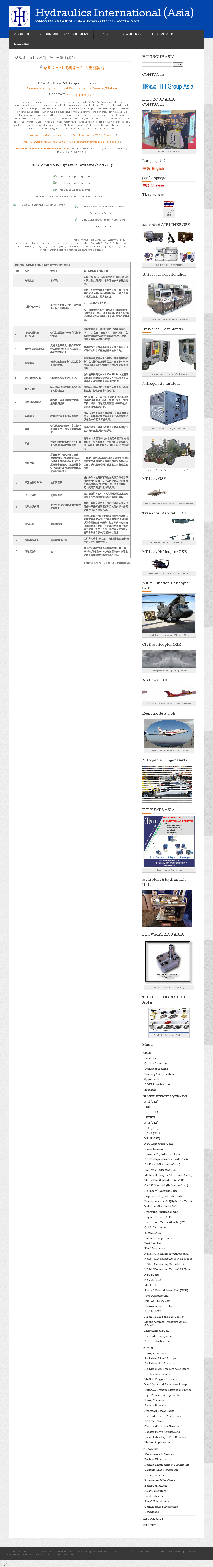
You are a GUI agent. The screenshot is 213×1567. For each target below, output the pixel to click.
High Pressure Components (162, 1395)
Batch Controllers (155, 1486)
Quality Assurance (156, 1064)
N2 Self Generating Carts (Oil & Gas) (167, 1270)
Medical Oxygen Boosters (160, 1380)
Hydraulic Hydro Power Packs (163, 1416)
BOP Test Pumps (155, 1422)
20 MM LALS (152, 1233)
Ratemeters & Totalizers (159, 1481)
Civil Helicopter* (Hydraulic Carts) (166, 1186)
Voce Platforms (66, 1554)
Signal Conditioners (156, 1502)
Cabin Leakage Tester (158, 1238)
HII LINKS (21, 44)
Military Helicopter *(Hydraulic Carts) (168, 1175)
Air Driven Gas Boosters (159, 1364)
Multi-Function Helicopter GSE (164, 1181)
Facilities (150, 1058)
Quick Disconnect (155, 1228)
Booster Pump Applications (162, 1432)
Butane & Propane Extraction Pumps (168, 1390)
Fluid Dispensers (155, 1249)
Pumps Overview (155, 1353)
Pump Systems (154, 1401)
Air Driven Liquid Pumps (160, 1359)
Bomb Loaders (154, 1149)
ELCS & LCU (152, 1312)
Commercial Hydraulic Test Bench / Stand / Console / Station (72, 88)
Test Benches (153, 1244)
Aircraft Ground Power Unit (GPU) (166, 1291)
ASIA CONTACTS (146, 1552)
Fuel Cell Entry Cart (157, 1301)
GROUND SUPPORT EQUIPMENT (64, 34)
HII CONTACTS (163, 34)
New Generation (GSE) (158, 1144)
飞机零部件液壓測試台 (81, 95)
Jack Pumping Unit (156, 1296)
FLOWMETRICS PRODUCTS (123, 1552)
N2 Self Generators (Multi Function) (166, 1254)
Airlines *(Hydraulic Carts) (161, 1191)
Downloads (151, 1512)
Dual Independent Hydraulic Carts (166, 1160)
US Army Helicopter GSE (160, 1170)
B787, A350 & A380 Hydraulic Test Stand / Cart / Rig (72, 165)
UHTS (149, 1107)
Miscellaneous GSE (156, 1331)
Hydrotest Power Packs (159, 1411)
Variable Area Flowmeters (161, 1470)
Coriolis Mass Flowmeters (161, 1507)
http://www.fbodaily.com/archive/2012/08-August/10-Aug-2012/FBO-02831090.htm (72, 135)
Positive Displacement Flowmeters (167, 1465)
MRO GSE (150, 1285)
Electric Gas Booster (157, 1374)
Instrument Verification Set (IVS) (165, 1223)
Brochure (150, 1090)
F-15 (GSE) (151, 1112)
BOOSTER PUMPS (100, 1552)
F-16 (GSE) (151, 1102)
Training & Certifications (159, 1074)
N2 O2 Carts (151, 1275)
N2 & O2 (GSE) (153, 1280)
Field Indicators (154, 1496)
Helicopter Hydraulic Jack (160, 1207)
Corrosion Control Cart (158, 1306)
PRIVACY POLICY (192, 1552)
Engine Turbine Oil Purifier (161, 1217)
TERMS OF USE (175, 1552)
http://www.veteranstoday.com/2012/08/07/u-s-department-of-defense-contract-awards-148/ (72, 142)
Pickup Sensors (154, 1475)
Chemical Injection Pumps (161, 1427)
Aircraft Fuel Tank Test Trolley (164, 1317)
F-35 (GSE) (151, 1128)
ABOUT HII (22, 34)
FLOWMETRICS (130, 34)
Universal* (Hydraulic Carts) (162, 1154)
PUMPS (103, 34)
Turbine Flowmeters (157, 1460)
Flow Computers (155, 1491)
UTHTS (150, 1118)
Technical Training (156, 1069)
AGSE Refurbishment (158, 1085)
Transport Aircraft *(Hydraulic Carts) (168, 1202)
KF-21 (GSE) (152, 1139)
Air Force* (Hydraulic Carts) (162, 1165)
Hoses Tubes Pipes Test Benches (165, 1437)
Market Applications (157, 1443)
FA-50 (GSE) (152, 1133)
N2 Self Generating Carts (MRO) (164, 1264)
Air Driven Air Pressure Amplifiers (166, 1369)
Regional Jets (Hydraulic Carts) (163, 1196)
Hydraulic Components (159, 1336)
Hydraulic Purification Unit (161, 1212)
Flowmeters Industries (159, 1455)
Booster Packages (155, 1406)
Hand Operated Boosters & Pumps (166, 1385)
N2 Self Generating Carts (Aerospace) (168, 1259)
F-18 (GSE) (151, 1123)
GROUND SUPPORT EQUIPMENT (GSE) (71, 1552)
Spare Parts (151, 1079)
